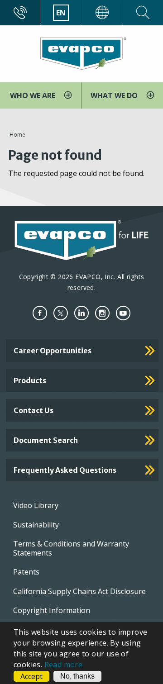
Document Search (46, 440)
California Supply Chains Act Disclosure (79, 591)
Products (30, 380)
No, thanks (77, 676)
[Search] (143, 12)
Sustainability (36, 525)
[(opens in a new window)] (39, 313)
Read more (63, 665)
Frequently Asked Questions (65, 470)
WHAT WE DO (115, 95)
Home (17, 134)
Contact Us (33, 410)
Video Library (35, 505)
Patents (26, 572)
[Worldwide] (102, 12)
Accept (31, 676)
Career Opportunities (52, 350)
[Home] (81, 53)
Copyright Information (51, 610)
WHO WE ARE (33, 95)
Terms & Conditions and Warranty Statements (71, 548)
